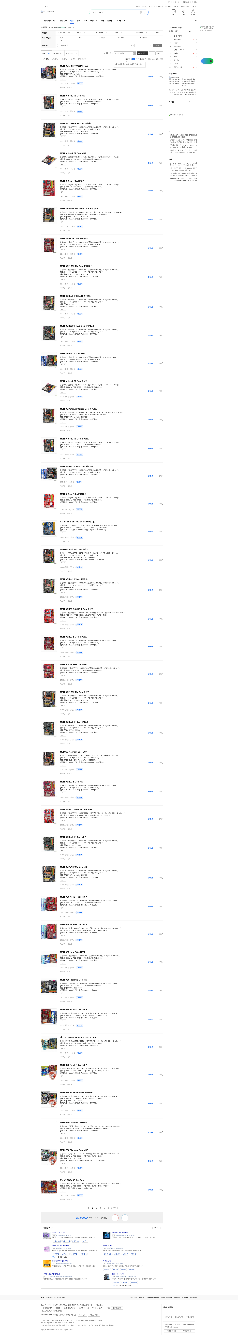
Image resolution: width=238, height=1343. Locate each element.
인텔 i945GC (64, 525)
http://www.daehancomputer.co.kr (126, 1235)
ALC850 (85, 1073)
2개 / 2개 (88, 615)
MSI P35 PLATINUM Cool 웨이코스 (75, 692)
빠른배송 (63, 45)
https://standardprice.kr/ (63, 1235)
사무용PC (56, 1254)
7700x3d (177, 46)
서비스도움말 (190, 1317)
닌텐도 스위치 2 (179, 50)
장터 (78, 20)
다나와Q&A (120, 20)
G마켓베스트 (107, 1254)
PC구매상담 (159, 6)
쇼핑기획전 (168, 6)
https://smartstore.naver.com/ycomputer (60, 1276)
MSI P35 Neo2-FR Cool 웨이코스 (74, 579)
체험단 (188, 6)
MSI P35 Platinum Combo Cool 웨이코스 (78, 409)
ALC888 (85, 104)
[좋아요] (124, 1217)
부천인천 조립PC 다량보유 (51, 1274)
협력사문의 (193, 1297)
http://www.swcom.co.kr (63, 1248)
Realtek (85, 905)
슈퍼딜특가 (117, 1254)
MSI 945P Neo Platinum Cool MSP (76, 1093)
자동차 (138, 6)
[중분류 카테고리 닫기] (66, 32)
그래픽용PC (65, 1254)
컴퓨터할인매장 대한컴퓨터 (120, 1233)
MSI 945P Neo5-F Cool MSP (73, 924)
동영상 (109, 20)
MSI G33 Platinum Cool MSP (73, 752)
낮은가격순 (55, 59)
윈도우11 (176, 60)
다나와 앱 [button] (45, 6)
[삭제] (141, 12)
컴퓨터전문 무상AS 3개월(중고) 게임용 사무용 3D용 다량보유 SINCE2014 (65, 1279)
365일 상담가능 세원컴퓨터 (60, 1246)
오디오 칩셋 (78, 76)
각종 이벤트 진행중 (59, 1257)
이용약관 (142, 1297)
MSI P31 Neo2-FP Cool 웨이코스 (74, 439)
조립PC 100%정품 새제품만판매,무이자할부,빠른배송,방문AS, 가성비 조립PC (74, 1238)
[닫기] (143, 64)
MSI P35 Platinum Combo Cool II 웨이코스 (79, 208)
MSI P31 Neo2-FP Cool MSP (73, 96)
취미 (116, 33)
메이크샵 (194, 2)
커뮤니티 (176, 6)
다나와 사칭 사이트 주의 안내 (55, 1297)
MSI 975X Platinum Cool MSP (74, 1150)
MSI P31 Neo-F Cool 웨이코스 (73, 494)
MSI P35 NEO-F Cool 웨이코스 (73, 637)
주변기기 (79, 33)
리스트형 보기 (150, 53)
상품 (72, 20)
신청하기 (155, 1228)
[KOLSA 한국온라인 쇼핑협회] (45, 1335)
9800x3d (177, 39)
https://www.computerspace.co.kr (126, 1276)
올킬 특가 (115, 1269)
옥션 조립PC (107, 1261)
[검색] (146, 12)
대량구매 (79, 84)
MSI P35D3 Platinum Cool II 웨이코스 (76, 123)
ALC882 (85, 1103)
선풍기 (176, 57)
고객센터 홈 (168, 1317)
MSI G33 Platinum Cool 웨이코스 (74, 549)
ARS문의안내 (187, 1331)
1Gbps (70, 76)
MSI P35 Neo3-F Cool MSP (72, 353)
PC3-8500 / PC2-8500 (74, 815)
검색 (157, 45)
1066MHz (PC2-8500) (74, 72)
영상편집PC (83, 1254)
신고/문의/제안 (179, 1317)
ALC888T (85, 276)
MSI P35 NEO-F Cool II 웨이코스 (74, 238)
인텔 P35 (63, 69)
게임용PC (74, 1254)
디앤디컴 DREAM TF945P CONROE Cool (78, 1037)
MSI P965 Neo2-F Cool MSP (73, 897)
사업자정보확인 (116, 1308)
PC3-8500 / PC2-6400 (74, 214)
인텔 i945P (64, 928)
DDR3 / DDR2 (83, 212)
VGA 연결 (87, 69)
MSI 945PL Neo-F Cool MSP (73, 1122)
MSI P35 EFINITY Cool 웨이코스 (74, 66)
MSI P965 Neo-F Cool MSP (73, 952)
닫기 (62, 79)
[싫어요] (115, 1217)
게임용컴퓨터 (57, 1241)
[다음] (196, 31)
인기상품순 (46, 59)
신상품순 (72, 59)
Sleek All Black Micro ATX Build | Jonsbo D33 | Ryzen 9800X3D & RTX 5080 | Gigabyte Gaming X (183, 180)
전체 (46, 53)
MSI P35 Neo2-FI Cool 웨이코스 (74, 722)
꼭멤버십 (133, 1254)
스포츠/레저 (99, 33)
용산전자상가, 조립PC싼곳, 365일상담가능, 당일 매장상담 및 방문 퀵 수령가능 (74, 1250)
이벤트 (183, 6)
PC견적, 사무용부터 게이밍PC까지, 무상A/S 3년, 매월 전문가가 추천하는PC (134, 1279)
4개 (85, 72)
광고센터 (185, 1297)
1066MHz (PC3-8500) (74, 129)
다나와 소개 (133, 1297)
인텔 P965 (63, 668)
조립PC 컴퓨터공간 (118, 1274)
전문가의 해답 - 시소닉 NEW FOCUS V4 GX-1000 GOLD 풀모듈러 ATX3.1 (183, 146)
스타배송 (125, 1254)
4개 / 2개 (88, 214)
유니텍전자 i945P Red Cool (72, 1180)
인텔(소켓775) (72, 69)
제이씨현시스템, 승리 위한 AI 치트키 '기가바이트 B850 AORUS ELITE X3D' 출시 (183, 151)
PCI (100, 72)
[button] (174, 13)
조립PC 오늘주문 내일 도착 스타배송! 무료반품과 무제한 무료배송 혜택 (123, 1266)
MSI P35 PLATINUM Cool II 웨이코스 (76, 266)
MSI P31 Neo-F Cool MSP (72, 181)
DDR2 (81, 69)
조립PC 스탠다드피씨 (58, 1233)
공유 (196, 20)
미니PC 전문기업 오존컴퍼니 (61, 1261)
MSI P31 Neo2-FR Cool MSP (73, 153)
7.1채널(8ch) (100, 76)
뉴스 (85, 20)
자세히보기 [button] (82, 1315)
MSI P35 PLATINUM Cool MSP (74, 867)
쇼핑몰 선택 (108, 53)
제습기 (176, 43)
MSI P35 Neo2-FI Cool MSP (73, 837)
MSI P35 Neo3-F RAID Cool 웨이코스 (76, 466)
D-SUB (105, 528)
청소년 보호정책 (166, 1297)
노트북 (176, 64)
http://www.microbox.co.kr (64, 1264)
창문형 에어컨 (178, 67)
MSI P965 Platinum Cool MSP (74, 980)
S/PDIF (69, 74)
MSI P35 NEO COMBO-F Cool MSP (76, 809)
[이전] (193, 31)
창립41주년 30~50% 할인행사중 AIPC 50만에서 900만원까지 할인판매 (133, 1238)
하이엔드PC (75, 1241)
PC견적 (151, 6)
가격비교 (58, 53)
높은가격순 (64, 59)
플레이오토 (185, 2)
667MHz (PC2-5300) (73, 528)
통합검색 (63, 20)
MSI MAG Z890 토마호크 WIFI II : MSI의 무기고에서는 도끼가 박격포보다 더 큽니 (183, 164)
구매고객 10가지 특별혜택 (121, 1285)
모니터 (176, 53)
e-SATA (76, 74)
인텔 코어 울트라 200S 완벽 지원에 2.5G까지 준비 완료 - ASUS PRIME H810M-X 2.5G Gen (183, 175)
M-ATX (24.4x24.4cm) (110, 525)
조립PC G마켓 (107, 1246)
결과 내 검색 (141, 53)
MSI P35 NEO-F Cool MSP (72, 782)
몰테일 (177, 2)
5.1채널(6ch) (94, 1045)
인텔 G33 (63, 553)
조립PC (144, 6)
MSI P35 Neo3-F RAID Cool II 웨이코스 (77, 326)
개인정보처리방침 (153, 1297)
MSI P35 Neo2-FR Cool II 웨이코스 (75, 296)
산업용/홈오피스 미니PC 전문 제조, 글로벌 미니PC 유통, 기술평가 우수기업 (73, 1266)
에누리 (170, 2)
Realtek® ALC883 (88, 1160)
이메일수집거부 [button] (171, 1331)
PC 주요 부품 (61, 33)
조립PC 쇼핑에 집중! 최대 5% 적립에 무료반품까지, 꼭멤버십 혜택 (122, 1250)
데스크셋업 (66, 1241)
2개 (84, 528)
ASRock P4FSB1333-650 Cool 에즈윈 (77, 522)
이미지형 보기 (153, 53)
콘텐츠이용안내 (94, 1315)
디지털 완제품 (139, 33)
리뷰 (102, 20)
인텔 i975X (64, 1154)
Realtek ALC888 (88, 76)
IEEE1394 (84, 131)
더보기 (194, 6)
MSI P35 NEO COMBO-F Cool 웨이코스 (77, 609)
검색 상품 (71, 53)
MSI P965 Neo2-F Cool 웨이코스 (74, 664)
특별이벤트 (134, 1282)
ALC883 (85, 960)
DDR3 (81, 127)
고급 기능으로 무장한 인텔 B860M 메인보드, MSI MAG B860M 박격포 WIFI (183, 169)
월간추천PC (116, 1282)
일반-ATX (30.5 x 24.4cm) (108, 69)
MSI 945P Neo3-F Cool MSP (73, 1010)
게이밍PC (125, 1282)
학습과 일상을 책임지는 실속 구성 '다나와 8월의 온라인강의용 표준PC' (188, 82)
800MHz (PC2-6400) (73, 102)
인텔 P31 (63, 99)
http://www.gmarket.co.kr (115, 1248)
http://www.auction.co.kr (115, 1264)
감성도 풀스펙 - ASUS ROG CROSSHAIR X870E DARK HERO (183, 136)
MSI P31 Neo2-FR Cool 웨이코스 (74, 381)
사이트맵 (177, 1297)
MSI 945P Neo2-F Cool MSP (73, 1065)
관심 (73, 84)
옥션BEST (107, 1269)
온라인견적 (85, 1241)
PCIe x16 (94, 69)
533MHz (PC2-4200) (73, 1128)
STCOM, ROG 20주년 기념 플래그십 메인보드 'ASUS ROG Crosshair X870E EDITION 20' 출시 (183, 142)
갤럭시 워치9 (178, 36)
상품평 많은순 (81, 59)
